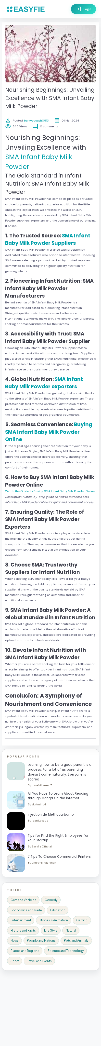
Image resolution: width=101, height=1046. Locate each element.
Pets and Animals (76, 940)
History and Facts (23, 930)
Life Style (50, 930)
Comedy (51, 900)
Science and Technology (66, 951)
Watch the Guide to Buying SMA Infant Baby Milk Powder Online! (50, 491)
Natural (71, 930)
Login (83, 9)
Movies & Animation (53, 920)
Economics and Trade (26, 910)
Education (57, 910)
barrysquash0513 (36, 120)
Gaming (82, 920)
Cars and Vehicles (23, 900)
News (15, 940)
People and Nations (41, 940)
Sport (15, 961)
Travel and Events (39, 961)
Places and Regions (25, 951)
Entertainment (21, 920)
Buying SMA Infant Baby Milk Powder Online (48, 432)
